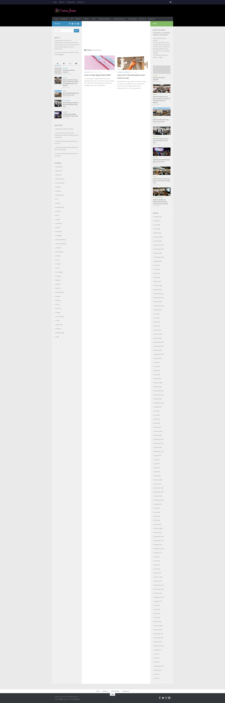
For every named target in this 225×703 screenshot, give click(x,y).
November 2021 (159, 443)
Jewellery (58, 248)
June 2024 (157, 318)
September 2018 (159, 597)
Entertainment (60, 207)
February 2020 (159, 528)
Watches (87, 72)
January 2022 (158, 435)
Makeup (58, 280)
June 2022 (157, 415)
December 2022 (159, 391)
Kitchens (126, 72)
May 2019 (157, 565)
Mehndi (58, 284)
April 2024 (157, 326)
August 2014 (158, 670)
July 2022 (157, 411)
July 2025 (157, 265)
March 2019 (158, 573)
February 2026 (159, 237)
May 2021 (157, 468)
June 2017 (157, 658)
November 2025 (159, 249)
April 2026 (157, 229)
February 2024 (159, 334)
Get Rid (58, 227)
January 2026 (158, 241)
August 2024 (158, 310)
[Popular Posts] (64, 64)
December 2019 (159, 536)
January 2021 (158, 484)
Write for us (142, 19)
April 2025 (157, 277)
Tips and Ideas (132, 19)
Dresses (77, 19)
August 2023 (158, 358)
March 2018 (158, 621)
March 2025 (158, 281)
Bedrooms (59, 175)
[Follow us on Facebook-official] (70, 24)
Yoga (57, 337)
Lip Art (58, 268)
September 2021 (159, 451)
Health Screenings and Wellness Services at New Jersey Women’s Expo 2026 (160, 202)
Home (55, 2)
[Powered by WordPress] (61, 699)
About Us (61, 2)
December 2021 (159, 439)
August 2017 (158, 650)
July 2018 (157, 605)
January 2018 (158, 629)
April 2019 (157, 569)
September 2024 (159, 306)
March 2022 (158, 427)
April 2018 (157, 617)
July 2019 (157, 557)
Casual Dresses (60, 183)
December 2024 (159, 293)
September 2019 (159, 548)
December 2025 (159, 245)
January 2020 (158, 532)
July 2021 (157, 459)
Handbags (59, 235)
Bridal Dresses (60, 179)
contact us (61, 54)
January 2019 (158, 581)
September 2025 (159, 257)
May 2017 (157, 662)
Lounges (58, 276)
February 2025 (159, 285)
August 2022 (158, 407)
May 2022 (157, 419)
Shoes (58, 304)
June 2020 (157, 512)
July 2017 (157, 654)
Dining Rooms (60, 195)
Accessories (63, 19)
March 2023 (158, 378)
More (160, 57)
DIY (72, 19)
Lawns (58, 260)
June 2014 (157, 678)
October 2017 (158, 642)
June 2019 (157, 561)
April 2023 (157, 374)
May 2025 (157, 273)
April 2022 (157, 423)
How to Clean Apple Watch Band (97, 75)
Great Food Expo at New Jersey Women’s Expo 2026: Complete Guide (161, 181)
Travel (64, 91)
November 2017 (159, 638)
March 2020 (158, 524)
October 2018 (158, 593)
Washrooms (59, 324)
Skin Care (58, 308)
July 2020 (157, 508)
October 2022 (158, 399)
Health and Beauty (104, 19)
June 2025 (157, 269)
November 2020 (159, 492)
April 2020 (157, 520)
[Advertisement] (116, 34)
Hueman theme (76, 699)
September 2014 (159, 666)
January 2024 (158, 338)
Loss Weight (59, 272)
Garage (58, 219)
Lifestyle (58, 264)
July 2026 (157, 221)
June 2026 (157, 225)
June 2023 (157, 366)
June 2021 (157, 463)
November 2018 (159, 589)
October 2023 (158, 350)
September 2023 (159, 354)
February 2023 (159, 382)
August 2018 (158, 601)
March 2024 (158, 330)
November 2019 (159, 540)
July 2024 (157, 314)
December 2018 (159, 585)
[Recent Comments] (70, 64)
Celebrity (65, 112)
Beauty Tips (59, 171)
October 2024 (158, 302)
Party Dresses (60, 292)
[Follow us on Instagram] (75, 24)
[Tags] (76, 64)
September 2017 (159, 646)
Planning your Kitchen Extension (65, 129)
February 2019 (159, 577)
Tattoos (58, 312)
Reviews (58, 300)
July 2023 (157, 362)
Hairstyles (59, 231)
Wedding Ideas (60, 333)
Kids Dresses (59, 252)
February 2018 (159, 625)
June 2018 (157, 609)
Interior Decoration (119, 19)
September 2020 (159, 500)
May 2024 (157, 322)
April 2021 (157, 472)
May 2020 (157, 516)
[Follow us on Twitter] (72, 24)
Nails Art (58, 288)
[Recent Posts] (57, 64)
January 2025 (158, 289)
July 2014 (157, 674)
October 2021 (158, 447)
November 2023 (159, 346)
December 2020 (159, 488)
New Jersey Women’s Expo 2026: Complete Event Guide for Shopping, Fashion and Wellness (66, 135)
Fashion (86, 19)
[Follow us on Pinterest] (78, 24)
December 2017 (159, 634)
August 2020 (158, 504)
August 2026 (158, 216)
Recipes (58, 296)
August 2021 (158, 455)
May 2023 (157, 370)
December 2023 (159, 342)
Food (93, 19)
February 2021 (159, 480)
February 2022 (159, 431)
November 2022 (159, 395)
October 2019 (158, 544)
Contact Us (80, 2)
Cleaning (120, 72)
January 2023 (158, 387)
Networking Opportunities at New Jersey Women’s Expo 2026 (70, 104)
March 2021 (158, 476)
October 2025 (158, 253)
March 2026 (158, 233)
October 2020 (158, 496)
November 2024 (159, 297)
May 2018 (157, 613)
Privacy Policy (71, 2)
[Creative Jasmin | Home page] (65, 10)
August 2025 (158, 261)
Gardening (59, 223)
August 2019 (158, 553)
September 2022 (159, 403)
